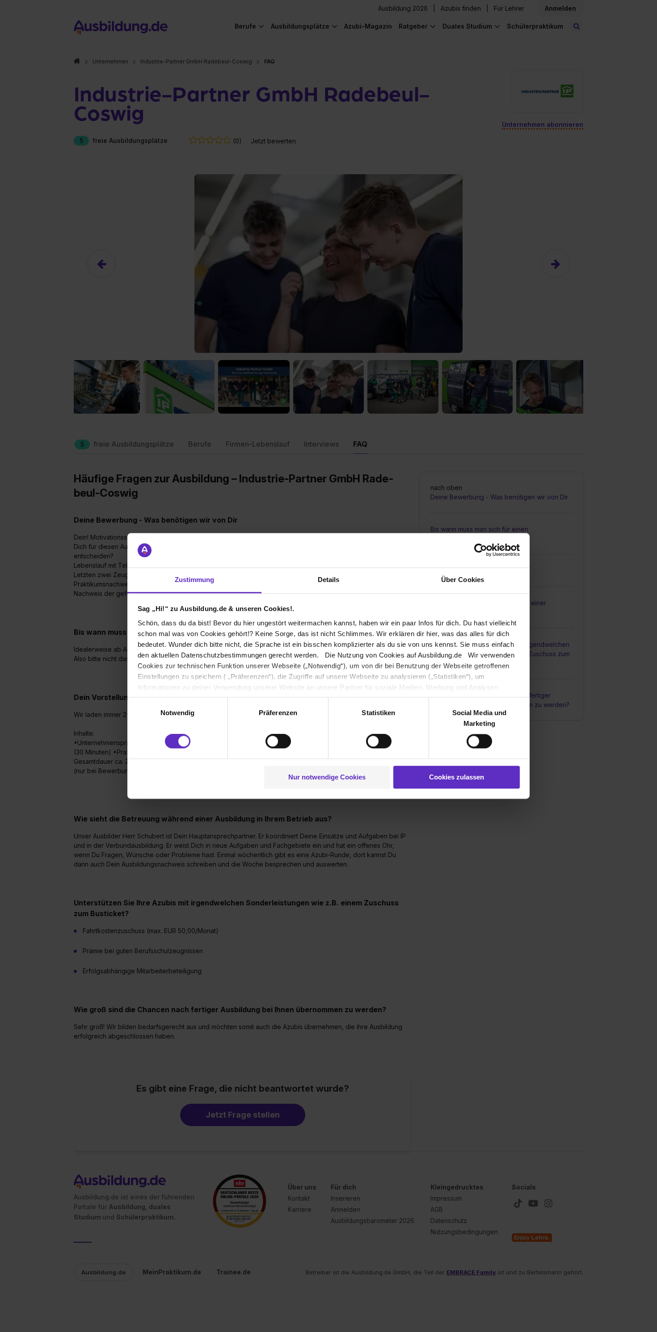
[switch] (278, 741)
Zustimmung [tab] (195, 579)
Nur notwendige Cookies (327, 777)
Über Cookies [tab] (462, 579)
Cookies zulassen (456, 777)
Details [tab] (329, 579)
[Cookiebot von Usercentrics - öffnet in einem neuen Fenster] (481, 550)
